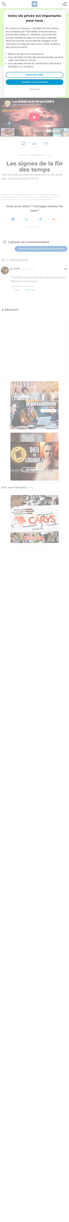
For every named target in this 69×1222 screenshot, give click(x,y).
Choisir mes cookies (34, 75)
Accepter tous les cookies (34, 82)
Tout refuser (34, 89)
